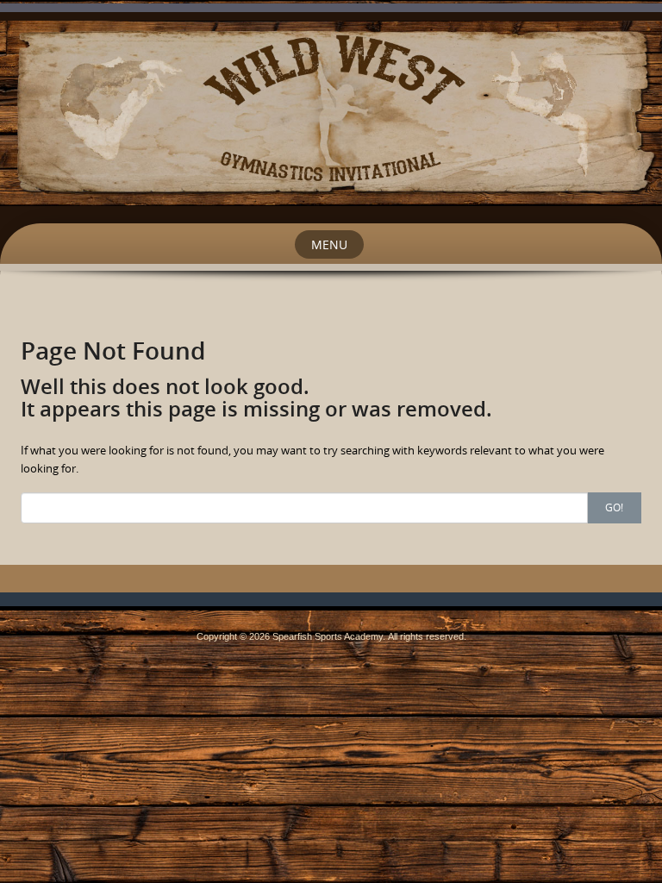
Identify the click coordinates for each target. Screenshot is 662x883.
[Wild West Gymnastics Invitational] (331, 112)
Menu (329, 244)
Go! (614, 507)
